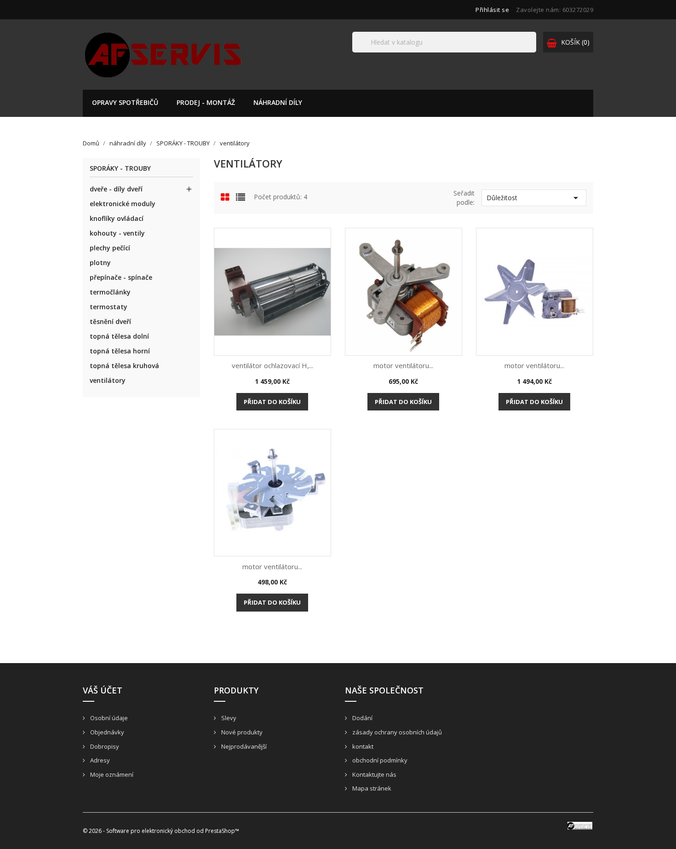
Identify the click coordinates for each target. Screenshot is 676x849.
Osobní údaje (108, 718)
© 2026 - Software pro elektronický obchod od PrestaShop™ (161, 831)
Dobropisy (104, 746)
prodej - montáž (206, 102)
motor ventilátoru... (403, 365)
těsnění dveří (110, 321)
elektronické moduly (122, 203)
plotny (100, 262)
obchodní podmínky (379, 760)
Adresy (99, 760)
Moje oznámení (111, 774)
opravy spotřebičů (125, 102)
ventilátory (108, 380)
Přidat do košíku (272, 402)
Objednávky (106, 732)
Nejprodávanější (243, 746)
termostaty (108, 306)
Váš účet (102, 690)
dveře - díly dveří (116, 189)
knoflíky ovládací (116, 218)
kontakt (362, 746)
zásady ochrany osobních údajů (396, 732)
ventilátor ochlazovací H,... (272, 365)
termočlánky (110, 292)
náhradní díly (277, 102)
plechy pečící (110, 247)
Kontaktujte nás (373, 774)
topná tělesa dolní (119, 336)
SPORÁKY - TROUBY (120, 169)
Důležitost (534, 197)
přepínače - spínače (121, 277)
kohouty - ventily (117, 233)
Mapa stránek (371, 788)
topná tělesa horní (120, 351)
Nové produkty (241, 732)
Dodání (361, 718)
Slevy (228, 718)
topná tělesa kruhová (124, 365)
